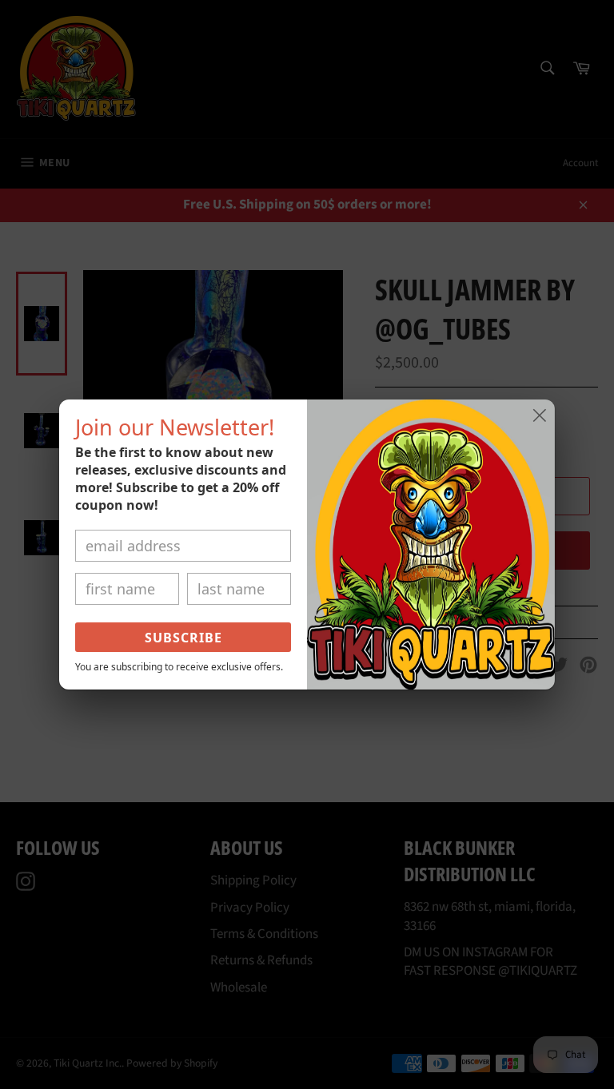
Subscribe (183, 637)
